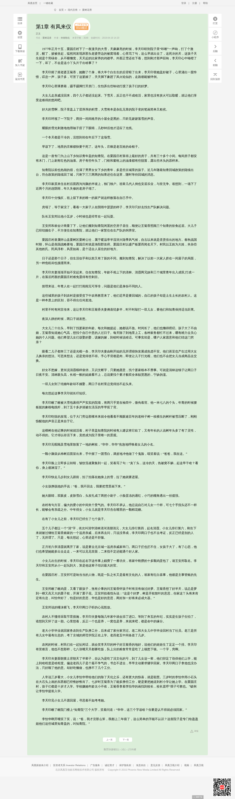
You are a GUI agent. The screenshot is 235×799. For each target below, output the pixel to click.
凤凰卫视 (199, 765)
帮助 (205, 3)
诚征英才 (109, 765)
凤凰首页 (32, 3)
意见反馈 (155, 765)
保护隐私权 (125, 765)
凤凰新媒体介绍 (39, 765)
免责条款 (141, 765)
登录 (183, 3)
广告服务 (95, 765)
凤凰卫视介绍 (172, 765)
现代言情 (72, 9)
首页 (61, 9)
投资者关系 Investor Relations (69, 765)
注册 (194, 3)
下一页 (126, 740)
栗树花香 (87, 9)
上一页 (109, 740)
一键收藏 (48, 3)
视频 (186, 765)
